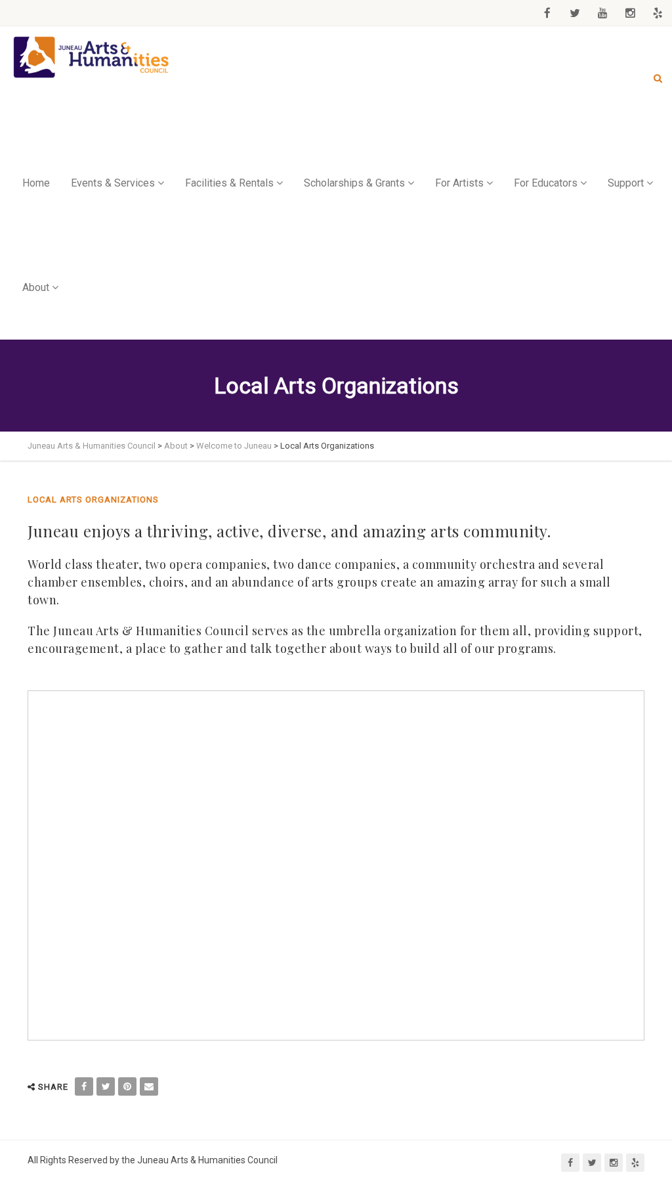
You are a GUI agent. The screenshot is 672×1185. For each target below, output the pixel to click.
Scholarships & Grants (354, 183)
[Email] (149, 1086)
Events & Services (113, 183)
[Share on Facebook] (84, 1086)
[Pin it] (127, 1086)
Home (36, 183)
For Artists (459, 183)
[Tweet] (105, 1086)
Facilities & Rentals (229, 183)
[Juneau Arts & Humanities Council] (92, 57)
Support (626, 183)
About (35, 287)
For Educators (546, 183)
